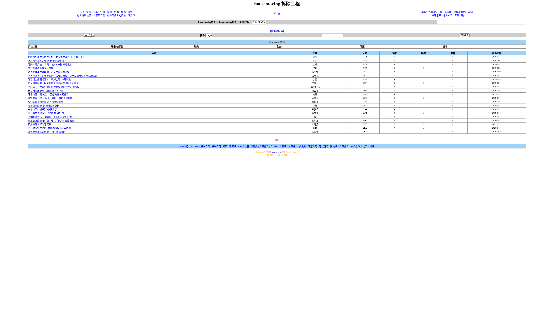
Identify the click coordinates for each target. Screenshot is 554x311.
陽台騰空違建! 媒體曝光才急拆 (43, 106)
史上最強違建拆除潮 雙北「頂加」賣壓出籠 (51, 121)
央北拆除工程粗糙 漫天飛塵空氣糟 (45, 102)
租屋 (225, 146)
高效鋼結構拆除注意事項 (40, 68)
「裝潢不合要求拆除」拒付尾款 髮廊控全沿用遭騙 (53, 87)
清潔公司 (312, 146)
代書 (365, 146)
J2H (197, 146)
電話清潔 (323, 146)
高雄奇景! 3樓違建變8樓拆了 (42, 109)
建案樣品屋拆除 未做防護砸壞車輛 (45, 91)
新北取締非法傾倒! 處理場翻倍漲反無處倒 (49, 128)
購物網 (333, 146)
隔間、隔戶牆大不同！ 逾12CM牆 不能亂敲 (50, 64)
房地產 (274, 146)
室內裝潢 (355, 146)
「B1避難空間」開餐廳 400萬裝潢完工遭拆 (50, 117)
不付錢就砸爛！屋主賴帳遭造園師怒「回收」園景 (53, 83)
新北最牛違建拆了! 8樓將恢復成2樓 (46, 113)
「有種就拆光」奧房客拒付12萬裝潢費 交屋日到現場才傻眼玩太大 (62, 76)
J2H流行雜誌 (186, 146)
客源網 (291, 146)
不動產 (254, 146)
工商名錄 (301, 146)
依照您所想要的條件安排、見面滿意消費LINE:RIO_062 (56, 57)
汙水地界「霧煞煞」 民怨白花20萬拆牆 (48, 94)
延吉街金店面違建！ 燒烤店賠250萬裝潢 (49, 79)
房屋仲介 (264, 146)
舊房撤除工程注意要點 (39, 124)
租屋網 (232, 146)
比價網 (282, 146)
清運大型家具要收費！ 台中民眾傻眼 (46, 132)
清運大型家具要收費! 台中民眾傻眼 (46, 61)
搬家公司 (205, 146)
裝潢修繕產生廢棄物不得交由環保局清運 (49, 72)
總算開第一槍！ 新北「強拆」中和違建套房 (50, 98)
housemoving (276, 152)
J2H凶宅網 (243, 146)
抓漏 (371, 146)
